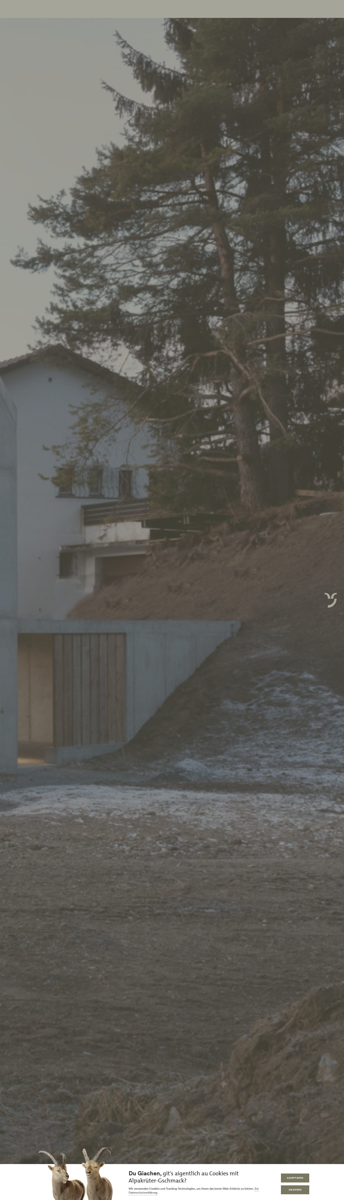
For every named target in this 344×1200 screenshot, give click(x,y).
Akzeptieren (295, 1178)
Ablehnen (295, 1189)
